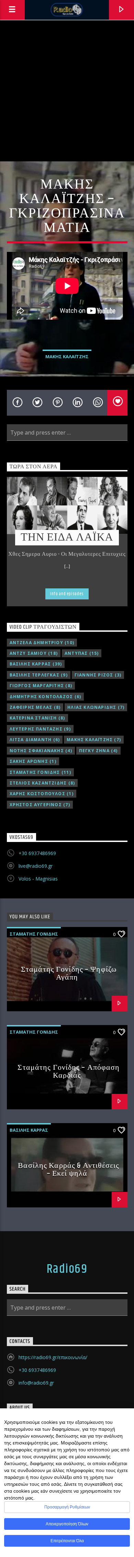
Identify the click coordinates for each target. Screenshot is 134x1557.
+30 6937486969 (37, 853)
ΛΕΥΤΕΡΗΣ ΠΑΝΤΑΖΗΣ (40, 729)
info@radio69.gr (36, 1382)
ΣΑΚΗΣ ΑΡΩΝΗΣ (33, 761)
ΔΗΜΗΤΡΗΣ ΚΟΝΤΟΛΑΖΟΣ (45, 697)
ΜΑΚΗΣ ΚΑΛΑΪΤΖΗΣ (67, 356)
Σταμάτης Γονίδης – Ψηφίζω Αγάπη (68, 973)
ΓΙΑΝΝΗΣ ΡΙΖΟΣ (98, 675)
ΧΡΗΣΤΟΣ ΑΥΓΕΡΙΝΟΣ (40, 805)
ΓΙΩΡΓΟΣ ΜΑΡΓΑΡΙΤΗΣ (41, 686)
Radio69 (67, 1269)
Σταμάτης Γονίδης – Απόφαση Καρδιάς (69, 1072)
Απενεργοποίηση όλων (67, 1524)
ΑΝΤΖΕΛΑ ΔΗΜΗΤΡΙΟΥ (42, 643)
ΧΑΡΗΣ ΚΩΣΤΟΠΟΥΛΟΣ (42, 794)
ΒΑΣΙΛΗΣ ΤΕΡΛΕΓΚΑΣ (39, 675)
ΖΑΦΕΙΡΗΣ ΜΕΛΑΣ (35, 707)
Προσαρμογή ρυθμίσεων (67, 1507)
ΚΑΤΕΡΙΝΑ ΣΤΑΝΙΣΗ (37, 718)
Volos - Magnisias (38, 878)
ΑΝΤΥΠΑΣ (82, 653)
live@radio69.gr (36, 866)
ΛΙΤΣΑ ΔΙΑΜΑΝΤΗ (35, 740)
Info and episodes (67, 593)
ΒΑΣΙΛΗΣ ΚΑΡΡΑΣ (36, 664)
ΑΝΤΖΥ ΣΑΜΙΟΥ (34, 653)
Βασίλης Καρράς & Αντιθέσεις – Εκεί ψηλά (68, 1170)
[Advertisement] (67, 91)
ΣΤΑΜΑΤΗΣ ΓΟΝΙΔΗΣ (40, 772)
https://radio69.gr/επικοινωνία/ (53, 1357)
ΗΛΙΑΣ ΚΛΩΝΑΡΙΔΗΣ (95, 707)
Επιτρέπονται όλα (67, 1540)
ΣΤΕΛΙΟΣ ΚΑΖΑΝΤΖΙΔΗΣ (42, 783)
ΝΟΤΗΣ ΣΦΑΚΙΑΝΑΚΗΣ (41, 751)
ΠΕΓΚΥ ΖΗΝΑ (98, 751)
